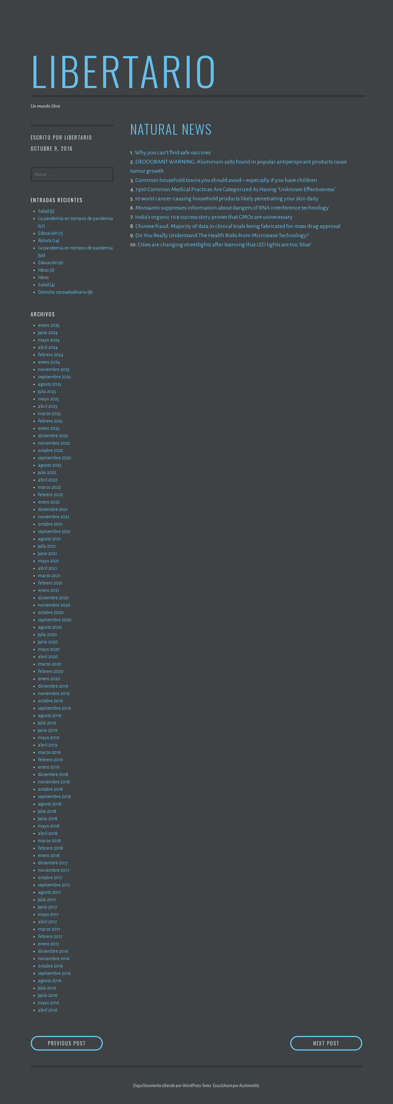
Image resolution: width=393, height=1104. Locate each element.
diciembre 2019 (53, 686)
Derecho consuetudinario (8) (65, 292)
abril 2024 (48, 347)
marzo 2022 (49, 487)
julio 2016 (47, 988)
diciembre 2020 (53, 597)
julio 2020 (47, 634)
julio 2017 (47, 899)
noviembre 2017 (53, 870)
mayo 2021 (48, 560)
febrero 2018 (50, 848)
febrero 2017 (50, 936)
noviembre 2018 (54, 781)
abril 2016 (47, 1010)
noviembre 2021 (53, 516)
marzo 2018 (49, 840)
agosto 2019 (49, 715)
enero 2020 (49, 678)
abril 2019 (47, 745)
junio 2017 (47, 907)
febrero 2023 (50, 421)
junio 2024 (48, 332)
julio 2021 (47, 546)
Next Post (337, 1043)
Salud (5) (46, 211)
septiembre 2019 (54, 708)
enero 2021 (48, 590)
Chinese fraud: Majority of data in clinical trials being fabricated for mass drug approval (237, 226)
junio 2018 (47, 818)
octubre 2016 (50, 965)
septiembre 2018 (54, 796)
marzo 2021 (49, 575)
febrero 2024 (50, 354)
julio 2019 (47, 722)
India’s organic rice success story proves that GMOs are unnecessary (214, 217)
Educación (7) (50, 233)
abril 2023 (47, 406)
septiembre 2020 (55, 619)
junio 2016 (47, 995)
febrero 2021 (50, 583)
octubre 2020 (51, 612)
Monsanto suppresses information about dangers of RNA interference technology (232, 208)
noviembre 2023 (53, 369)
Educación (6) (51, 262)
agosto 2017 (49, 892)
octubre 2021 (50, 524)
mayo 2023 (48, 398)
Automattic (249, 1085)
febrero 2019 (50, 759)
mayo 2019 (48, 737)
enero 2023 (48, 428)
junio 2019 (47, 730)
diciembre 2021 (53, 509)
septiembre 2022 (54, 457)
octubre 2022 (50, 450)
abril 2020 (48, 656)
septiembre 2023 (54, 376)
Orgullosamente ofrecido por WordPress (167, 1085)
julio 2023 (47, 391)
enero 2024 (49, 362)
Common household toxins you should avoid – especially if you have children (226, 180)
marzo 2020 (49, 664)
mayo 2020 (49, 649)
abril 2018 (47, 833)
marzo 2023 (49, 413)
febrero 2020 (51, 671)
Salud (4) (46, 284)
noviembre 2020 (54, 605)
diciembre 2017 (53, 862)
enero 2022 (49, 502)
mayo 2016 (48, 1002)
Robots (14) (49, 240)
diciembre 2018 (53, 774)
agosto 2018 (49, 803)
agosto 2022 (49, 465)
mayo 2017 (48, 914)
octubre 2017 (50, 877)
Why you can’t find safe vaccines (173, 152)
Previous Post (75, 1043)
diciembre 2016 (53, 951)
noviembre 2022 (54, 443)
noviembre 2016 (54, 958)
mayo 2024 (49, 340)
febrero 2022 (50, 494)
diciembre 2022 (53, 435)
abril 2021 (47, 568)
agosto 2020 (50, 627)
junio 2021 (47, 553)
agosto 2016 (49, 980)
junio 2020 (48, 641)
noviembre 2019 (54, 693)
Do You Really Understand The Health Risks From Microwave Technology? (222, 235)
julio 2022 (47, 472)
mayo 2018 (48, 826)
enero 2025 (49, 325)
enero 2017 (48, 943)
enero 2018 (49, 855)
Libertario (124, 70)
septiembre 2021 (54, 531)
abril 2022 (47, 479)
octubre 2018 (50, 789)
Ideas (43, 277)
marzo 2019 (49, 752)
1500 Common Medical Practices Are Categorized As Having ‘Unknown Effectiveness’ (236, 189)
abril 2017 (47, 921)
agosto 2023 (49, 384)
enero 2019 (49, 767)
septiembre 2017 (54, 884)
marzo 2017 (49, 929)
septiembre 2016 (54, 973)
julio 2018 (47, 811)
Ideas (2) (46, 270)
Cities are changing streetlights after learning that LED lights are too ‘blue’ (225, 244)
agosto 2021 (49, 538)
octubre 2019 (50, 700)
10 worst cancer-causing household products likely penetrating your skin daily (226, 198)
